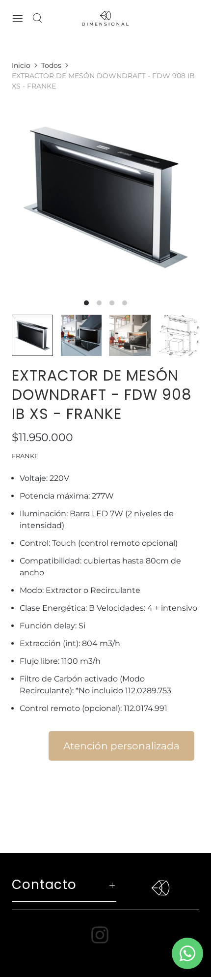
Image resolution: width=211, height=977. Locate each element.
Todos (51, 65)
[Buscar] (37, 18)
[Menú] (17, 18)
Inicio (21, 65)
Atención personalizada (121, 746)
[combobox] (105, 583)
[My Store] (105, 18)
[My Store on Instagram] (105, 934)
